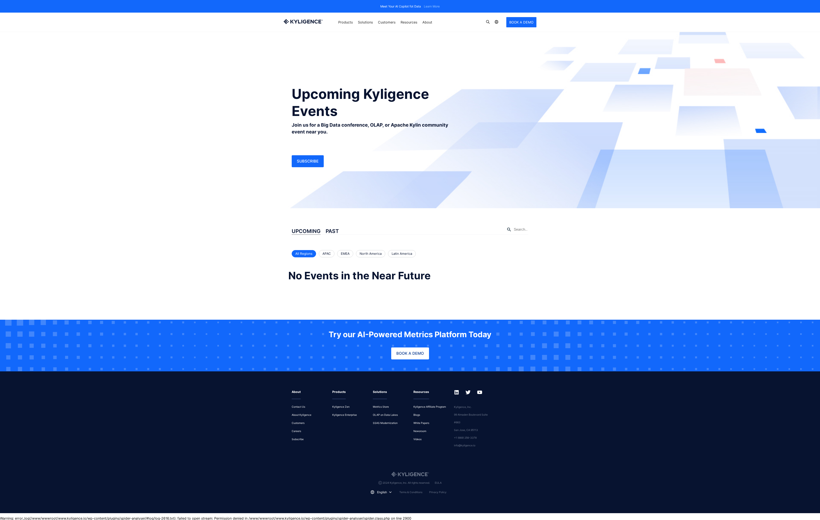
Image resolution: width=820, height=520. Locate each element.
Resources (409, 22)
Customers (386, 22)
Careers (296, 431)
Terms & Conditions (410, 492)
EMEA (345, 254)
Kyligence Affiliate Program (429, 406)
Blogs (416, 414)
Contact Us (298, 406)
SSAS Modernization (385, 423)
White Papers (421, 423)
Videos (417, 439)
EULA (438, 482)
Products (345, 22)
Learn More (432, 6)
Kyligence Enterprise (344, 414)
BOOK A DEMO (521, 22)
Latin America (402, 254)
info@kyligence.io (464, 445)
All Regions (303, 254)
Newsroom (419, 431)
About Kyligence (301, 414)
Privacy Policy (438, 492)
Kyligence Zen (341, 406)
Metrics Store (381, 406)
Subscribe (308, 161)
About (427, 22)
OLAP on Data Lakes (385, 414)
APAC (326, 254)
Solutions (365, 22)
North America (371, 254)
